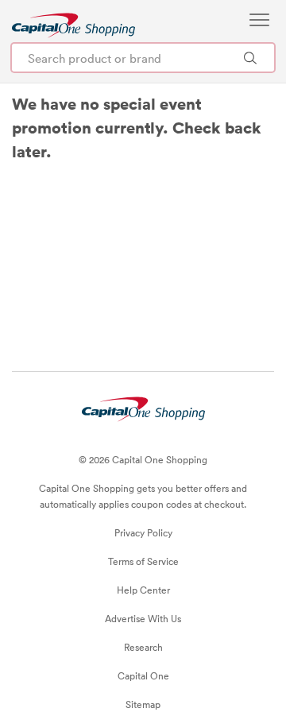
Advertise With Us (143, 618)
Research (143, 647)
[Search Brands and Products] (250, 58)
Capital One (143, 675)
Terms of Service (143, 561)
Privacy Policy (143, 532)
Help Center (143, 589)
